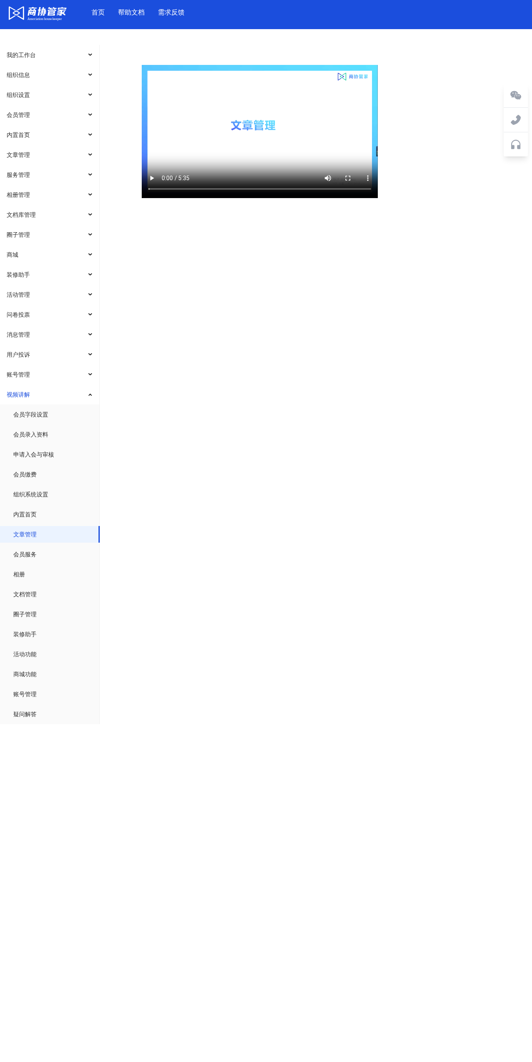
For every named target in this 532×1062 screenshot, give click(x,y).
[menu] (50, 384)
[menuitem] (50, 55)
